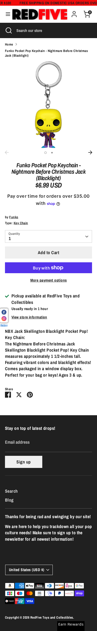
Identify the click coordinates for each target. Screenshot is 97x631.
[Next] (90, 152)
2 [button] (52, 152)
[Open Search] (8, 30)
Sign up (23, 462)
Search (11, 491)
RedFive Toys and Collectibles (51, 617)
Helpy (3, 325)
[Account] (74, 12)
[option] (48, 104)
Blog (9, 500)
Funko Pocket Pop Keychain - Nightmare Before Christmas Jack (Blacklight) (46, 53)
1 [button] (45, 152)
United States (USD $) (26, 569)
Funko (13, 217)
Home (9, 44)
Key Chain (21, 223)
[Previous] (6, 152)
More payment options (48, 280)
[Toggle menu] (6, 14)
